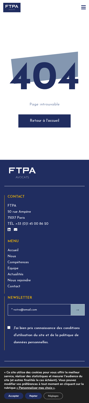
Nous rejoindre (19, 280)
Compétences (18, 262)
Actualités (15, 274)
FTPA (12, 206)
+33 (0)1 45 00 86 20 (32, 224)
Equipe (13, 268)
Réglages (53, 396)
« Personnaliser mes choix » (35, 388)
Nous (12, 256)
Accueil (13, 250)
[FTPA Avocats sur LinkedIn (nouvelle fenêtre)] (10, 230)
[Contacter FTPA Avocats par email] (15, 230)
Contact (14, 286)
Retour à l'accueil (44, 121)
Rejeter (33, 396)
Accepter (13, 396)
